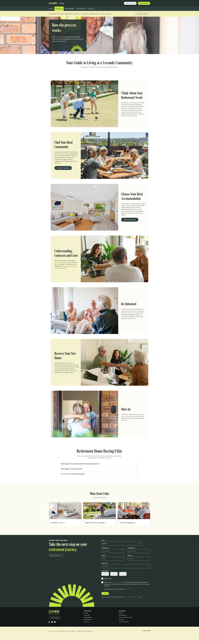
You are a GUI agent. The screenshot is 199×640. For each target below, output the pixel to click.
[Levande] (53, 4)
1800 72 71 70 (129, 3)
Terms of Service (135, 597)
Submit (105, 593)
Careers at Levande (124, 621)
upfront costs (125, 416)
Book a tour (108, 578)
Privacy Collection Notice (117, 582)
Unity (61, 3)
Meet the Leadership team (125, 617)
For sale (51, 9)
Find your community (63, 168)
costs (58, 264)
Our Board (121, 619)
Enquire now (143, 3)
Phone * (130, 555)
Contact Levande (55, 617)
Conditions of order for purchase (84, 631)
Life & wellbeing (69, 9)
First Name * (105, 548)
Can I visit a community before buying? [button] (73, 474)
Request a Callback (142, 14)
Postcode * (104, 563)
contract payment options (61, 262)
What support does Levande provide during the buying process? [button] (80, 464)
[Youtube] (54, 622)
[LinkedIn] (49, 622)
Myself (105, 574)
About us (121, 613)
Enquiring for (105, 570)
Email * (103, 555)
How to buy (59, 9)
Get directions (56, 555)
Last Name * (131, 548)
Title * (103, 540)
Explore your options (130, 220)
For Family (114, 574)
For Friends (123, 574)
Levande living (122, 615)
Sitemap (73, 631)
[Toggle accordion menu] (137, 464)
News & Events (80, 9)
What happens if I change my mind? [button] (72, 469)
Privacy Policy (127, 597)
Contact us (91, 9)
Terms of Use (127, 589)
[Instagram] (52, 622)
